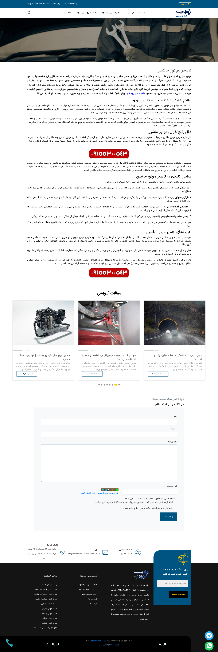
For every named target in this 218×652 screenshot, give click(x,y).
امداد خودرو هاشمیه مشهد (46, 599)
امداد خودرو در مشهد (135, 12)
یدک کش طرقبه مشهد (48, 584)
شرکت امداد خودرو (99, 640)
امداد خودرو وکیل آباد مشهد (45, 594)
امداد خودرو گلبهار (49, 608)
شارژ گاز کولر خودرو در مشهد (45, 627)
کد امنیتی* (172, 486)
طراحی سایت (114, 644)
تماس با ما (66, 12)
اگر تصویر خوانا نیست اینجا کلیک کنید (99, 493)
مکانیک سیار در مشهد (111, 12)
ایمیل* (174, 429)
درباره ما (93, 603)
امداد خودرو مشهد (135, 93)
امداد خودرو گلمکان (49, 603)
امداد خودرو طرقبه (50, 618)
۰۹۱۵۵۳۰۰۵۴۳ (126, 554)
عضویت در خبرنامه (178, 594)
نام (175, 416)
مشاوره (184, 4)
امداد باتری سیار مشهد (86, 12)
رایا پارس (102, 644)
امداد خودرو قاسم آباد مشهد (45, 589)
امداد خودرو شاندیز (49, 623)
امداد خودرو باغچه (49, 613)
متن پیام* (172, 441)
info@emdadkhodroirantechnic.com (84, 554)
